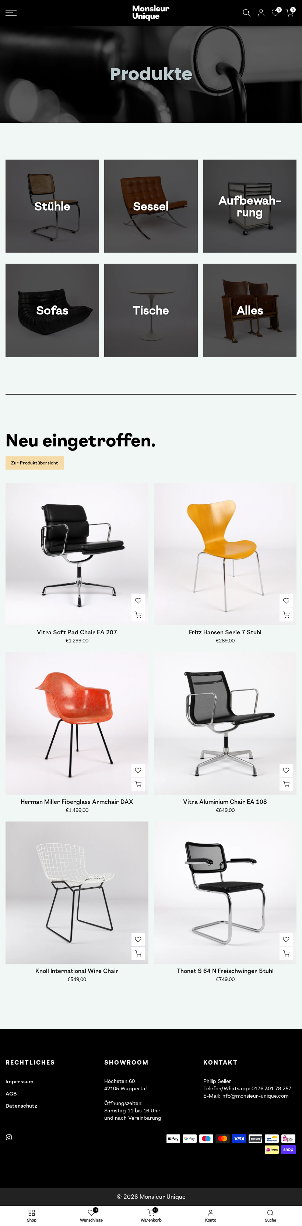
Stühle (52, 206)
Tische (151, 310)
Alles (249, 310)
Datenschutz (21, 1106)
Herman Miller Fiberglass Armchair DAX (77, 801)
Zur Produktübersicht (34, 463)
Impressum (20, 1082)
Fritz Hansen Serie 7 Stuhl (225, 632)
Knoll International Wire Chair (77, 970)
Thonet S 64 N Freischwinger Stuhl (225, 970)
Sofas (52, 310)
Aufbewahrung (249, 206)
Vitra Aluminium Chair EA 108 (225, 801)
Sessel (151, 206)
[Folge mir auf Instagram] (9, 1137)
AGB (11, 1094)
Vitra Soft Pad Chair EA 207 (77, 632)
